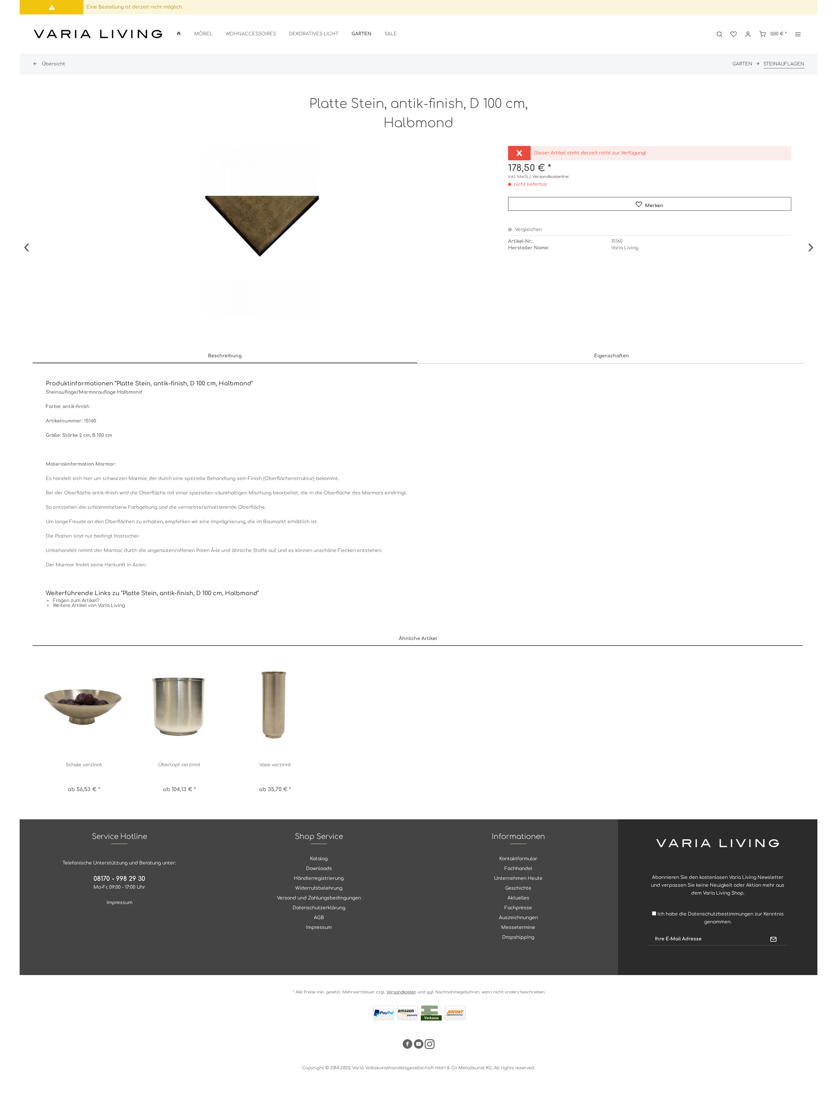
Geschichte (518, 888)
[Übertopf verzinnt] (179, 703)
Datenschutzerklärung (319, 907)
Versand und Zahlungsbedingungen (319, 898)
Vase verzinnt (275, 764)
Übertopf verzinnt (179, 764)
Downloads (319, 868)
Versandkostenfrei (550, 176)
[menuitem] (179, 34)
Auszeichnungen (518, 917)
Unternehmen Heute (518, 878)
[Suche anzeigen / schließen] (719, 34)
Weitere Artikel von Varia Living (88, 605)
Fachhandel (518, 868)
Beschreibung (225, 355)
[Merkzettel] (733, 34)
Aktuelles (518, 898)
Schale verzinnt (84, 764)
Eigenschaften (611, 355)
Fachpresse (518, 907)
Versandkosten (401, 992)
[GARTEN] (361, 34)
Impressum (119, 902)
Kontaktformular (518, 858)
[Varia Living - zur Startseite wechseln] (98, 34)
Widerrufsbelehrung (318, 888)
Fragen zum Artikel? (75, 600)
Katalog (319, 858)
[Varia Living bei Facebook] (407, 1045)
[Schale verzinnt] (84, 703)
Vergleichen (528, 229)
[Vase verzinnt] (275, 703)
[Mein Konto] (748, 34)
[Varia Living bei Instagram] (430, 1045)
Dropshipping (518, 937)
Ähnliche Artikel (418, 638)
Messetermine (518, 927)
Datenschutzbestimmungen (720, 914)
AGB (319, 917)
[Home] (179, 34)
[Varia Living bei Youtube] (418, 1045)
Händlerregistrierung (319, 878)
